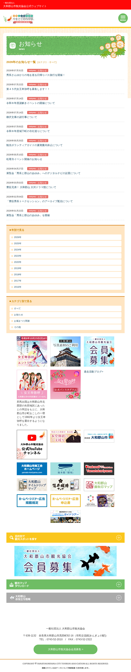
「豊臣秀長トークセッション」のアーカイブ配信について (39, 201)
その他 (17, 327)
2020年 (17, 262)
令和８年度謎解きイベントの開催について (30, 103)
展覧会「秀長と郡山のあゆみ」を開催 (28, 215)
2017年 (17, 280)
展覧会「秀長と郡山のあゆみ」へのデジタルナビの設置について (43, 173)
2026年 (17, 237)
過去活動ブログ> (93, 371)
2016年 (17, 287)
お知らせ (18, 314)
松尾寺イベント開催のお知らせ (24, 159)
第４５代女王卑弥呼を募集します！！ (28, 89)
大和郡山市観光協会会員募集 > (65, 649)
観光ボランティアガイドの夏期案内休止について (34, 145)
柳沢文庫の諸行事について (21, 117)
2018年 (17, 274)
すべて (17, 308)
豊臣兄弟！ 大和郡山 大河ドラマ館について (31, 187)
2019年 (17, 268)
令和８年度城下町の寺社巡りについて (28, 131)
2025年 (17, 243)
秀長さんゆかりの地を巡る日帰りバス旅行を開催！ (35, 75)
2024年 (17, 249)
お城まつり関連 (22, 321)
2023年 (17, 256)
